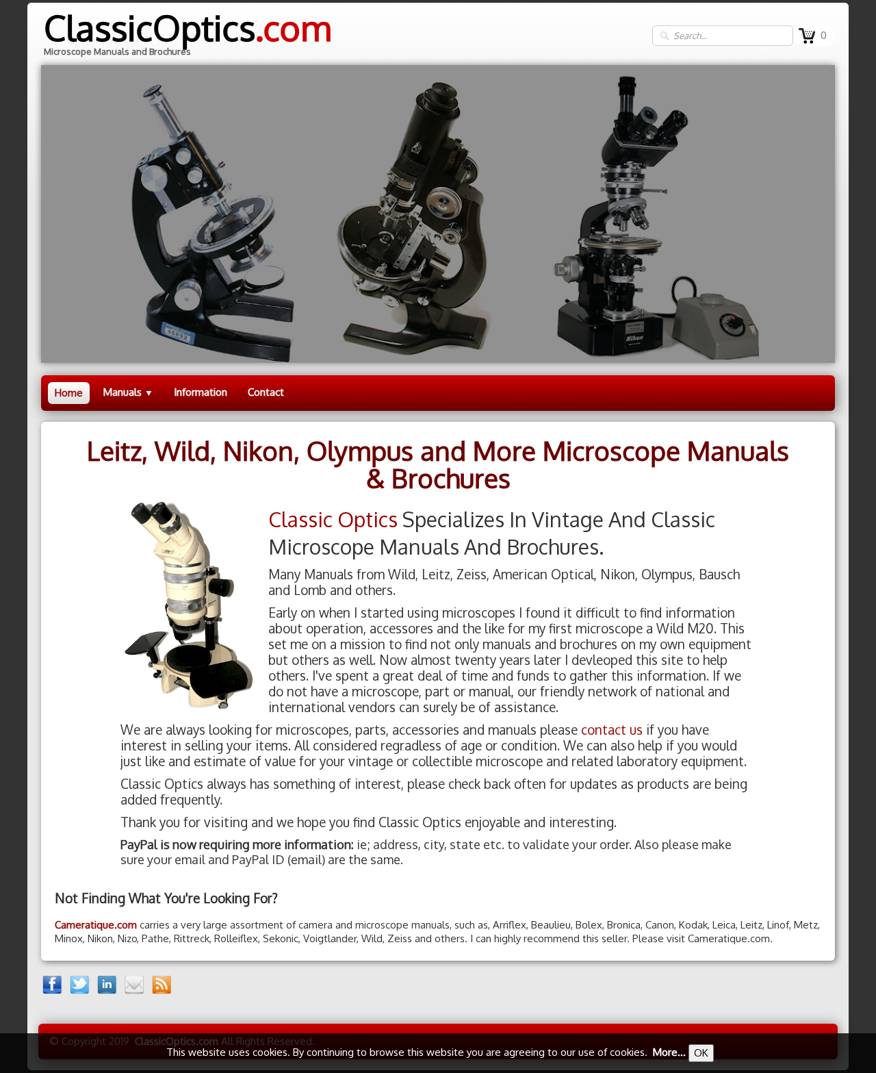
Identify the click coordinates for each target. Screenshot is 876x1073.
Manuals (128, 392)
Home (69, 392)
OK (701, 1052)
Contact (266, 392)
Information (200, 392)
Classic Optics (333, 519)
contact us (612, 729)
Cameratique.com (96, 924)
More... (669, 1052)
